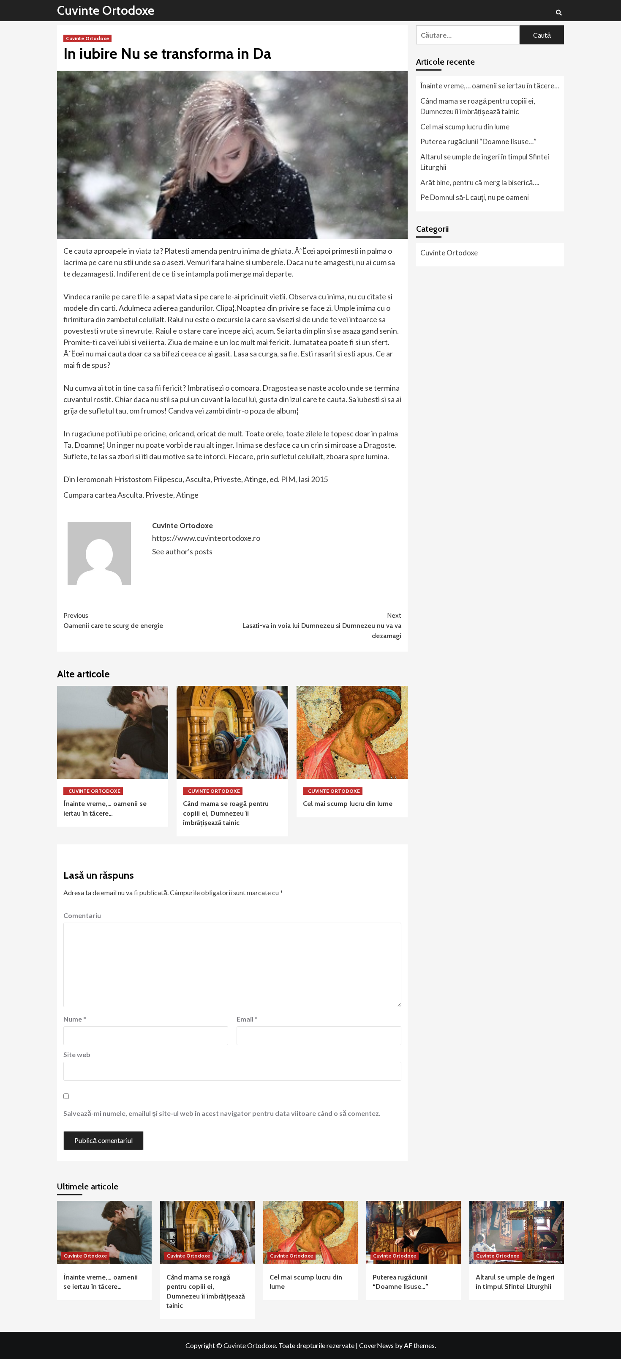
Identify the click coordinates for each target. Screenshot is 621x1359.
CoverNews (376, 1345)
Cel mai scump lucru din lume (347, 804)
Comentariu (82, 915)
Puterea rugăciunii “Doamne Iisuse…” (478, 141)
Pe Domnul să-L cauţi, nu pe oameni (474, 197)
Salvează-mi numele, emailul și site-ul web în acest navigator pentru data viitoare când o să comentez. (222, 1113)
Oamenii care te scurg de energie (113, 620)
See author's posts (182, 551)
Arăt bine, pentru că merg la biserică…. (479, 182)
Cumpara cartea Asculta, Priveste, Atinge (131, 494)
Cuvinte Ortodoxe (105, 10)
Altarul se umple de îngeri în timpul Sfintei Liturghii (484, 162)
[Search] (558, 13)
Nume (74, 1019)
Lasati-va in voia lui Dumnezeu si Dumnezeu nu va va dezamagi (321, 625)
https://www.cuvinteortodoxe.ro (206, 538)
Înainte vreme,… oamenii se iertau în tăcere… (489, 85)
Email (247, 1019)
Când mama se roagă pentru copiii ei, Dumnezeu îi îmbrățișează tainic (226, 813)
